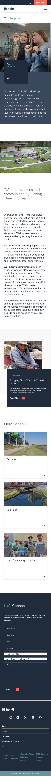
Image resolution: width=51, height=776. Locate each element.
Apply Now (40, 2)
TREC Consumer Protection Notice (42, 757)
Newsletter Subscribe (10, 741)
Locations (5, 736)
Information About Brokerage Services (27, 757)
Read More (15, 398)
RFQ (3, 746)
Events (4, 731)
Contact (5, 726)
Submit (9, 689)
